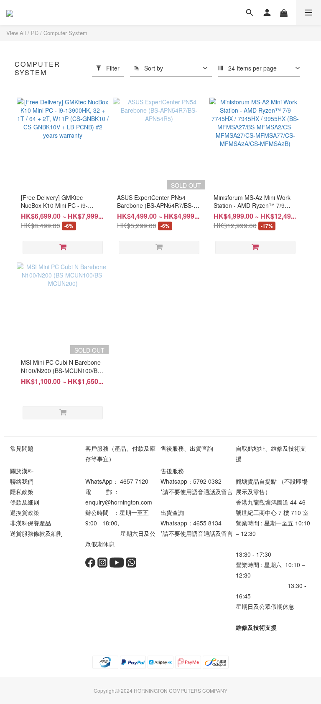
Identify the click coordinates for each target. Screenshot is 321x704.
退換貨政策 (24, 512)
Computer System (65, 33)
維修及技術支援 (256, 627)
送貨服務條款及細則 (36, 533)
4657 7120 (134, 481)
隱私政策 (21, 491)
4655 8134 (207, 523)
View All (16, 33)
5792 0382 (207, 481)
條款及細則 (24, 502)
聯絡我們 (21, 481)
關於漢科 (21, 471)
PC (34, 33)
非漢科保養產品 (30, 523)
